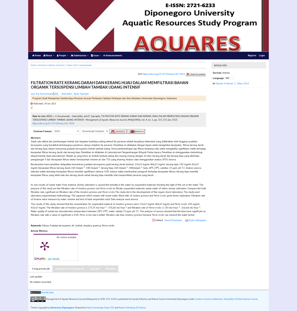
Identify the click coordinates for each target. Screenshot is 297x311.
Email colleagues (197, 220)
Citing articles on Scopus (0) (70, 268)
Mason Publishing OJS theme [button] (132, 307)
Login (262, 55)
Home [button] (33, 65)
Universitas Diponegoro (62, 307)
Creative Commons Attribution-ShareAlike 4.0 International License (226, 298)
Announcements (114, 55)
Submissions (80, 55)
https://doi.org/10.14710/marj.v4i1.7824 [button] (53, 123)
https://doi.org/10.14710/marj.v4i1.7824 (164, 74)
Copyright (95, 268)
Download (176, 220)
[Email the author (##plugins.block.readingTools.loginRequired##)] (56, 93)
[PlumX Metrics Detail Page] (44, 245)
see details (53, 258)
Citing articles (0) (41, 268)
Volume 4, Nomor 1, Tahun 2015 (63, 65)
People (62, 55)
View (166, 220)
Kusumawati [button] (86, 65)
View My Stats (47, 292)
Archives (42, 65)
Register (252, 55)
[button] (31, 107)
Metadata (110, 268)
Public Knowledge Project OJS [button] (100, 307)
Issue (96, 55)
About (49, 55)
